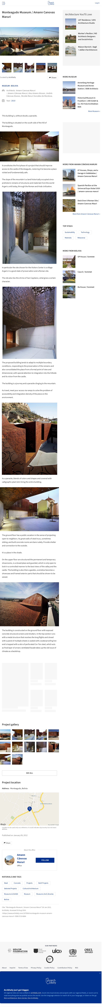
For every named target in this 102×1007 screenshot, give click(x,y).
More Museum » (94, 111)
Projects (29, 883)
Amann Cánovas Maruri (22, 858)
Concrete (17, 883)
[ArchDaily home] (51, 3)
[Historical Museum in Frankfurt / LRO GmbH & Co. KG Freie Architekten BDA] (69, 102)
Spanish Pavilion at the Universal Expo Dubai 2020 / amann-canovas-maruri (89, 188)
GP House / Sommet (86, 256)
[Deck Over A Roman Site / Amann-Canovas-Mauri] (69, 205)
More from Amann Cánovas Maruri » (86, 214)
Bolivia (14, 85)
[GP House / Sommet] (69, 261)
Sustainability (70, 232)
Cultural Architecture (30, 888)
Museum (6, 85)
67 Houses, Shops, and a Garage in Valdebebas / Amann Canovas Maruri (88, 173)
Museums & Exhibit (11, 894)
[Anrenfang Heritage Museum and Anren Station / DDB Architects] (69, 87)
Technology (85, 232)
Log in (97, 3)
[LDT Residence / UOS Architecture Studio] (70, 24)
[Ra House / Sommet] (69, 292)
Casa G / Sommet (85, 272)
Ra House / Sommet (86, 287)
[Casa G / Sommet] (69, 276)
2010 (13, 100)
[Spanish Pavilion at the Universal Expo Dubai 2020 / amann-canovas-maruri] (69, 190)
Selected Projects (10, 888)
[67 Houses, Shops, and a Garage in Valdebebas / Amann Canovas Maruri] (69, 175)
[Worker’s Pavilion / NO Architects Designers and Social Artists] (70, 37)
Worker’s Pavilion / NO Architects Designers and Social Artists (87, 36)
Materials (68, 238)
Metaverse (81, 238)
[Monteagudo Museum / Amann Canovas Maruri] (5, 734)
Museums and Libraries (44, 894)
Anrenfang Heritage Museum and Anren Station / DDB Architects (88, 85)
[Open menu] (3, 3)
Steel (6, 883)
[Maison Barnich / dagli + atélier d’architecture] (70, 50)
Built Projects (43, 883)
